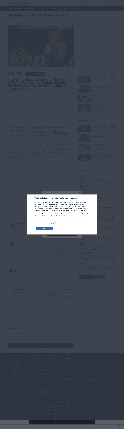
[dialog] (62, 214)
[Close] (93, 198)
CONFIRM (44, 228)
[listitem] (62, 223)
